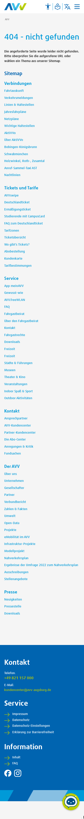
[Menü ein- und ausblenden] (77, 6)
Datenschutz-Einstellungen (31, 725)
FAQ (15, 763)
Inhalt (16, 757)
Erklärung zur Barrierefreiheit (33, 732)
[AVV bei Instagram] (17, 773)
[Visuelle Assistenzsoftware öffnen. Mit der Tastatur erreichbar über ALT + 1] (48, 6)
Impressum (20, 714)
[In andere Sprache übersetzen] (67, 6)
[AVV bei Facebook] (7, 773)
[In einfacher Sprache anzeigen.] (57, 6)
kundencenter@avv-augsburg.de (27, 690)
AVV (7, 19)
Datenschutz (21, 720)
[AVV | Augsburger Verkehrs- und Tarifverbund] (15, 6)
